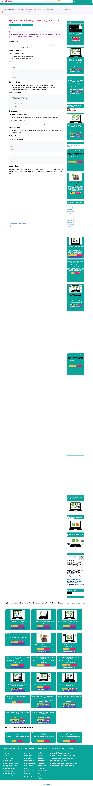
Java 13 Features (70, 215)
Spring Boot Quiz (41, 757)
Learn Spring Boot (6, 752)
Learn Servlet (27, 773)
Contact (56, 781)
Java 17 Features (70, 224)
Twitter (77, 584)
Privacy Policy (50, 781)
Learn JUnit (26, 775)
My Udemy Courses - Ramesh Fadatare (32, 9)
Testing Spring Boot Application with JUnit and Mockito (62, 758)
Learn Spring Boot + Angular (9, 773)
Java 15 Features (70, 220)
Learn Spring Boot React (8, 758)
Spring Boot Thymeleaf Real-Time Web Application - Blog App (63, 765)
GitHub (72, 585)
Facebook (82, 584)
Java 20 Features (70, 231)
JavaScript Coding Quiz (43, 770)
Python (63, 3)
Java (7, 3)
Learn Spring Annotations (29, 763)
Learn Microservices (28, 765)
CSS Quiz (40, 776)
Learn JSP (26, 771)
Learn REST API (27, 766)
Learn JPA (26, 768)
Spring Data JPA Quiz (42, 761)
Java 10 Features (70, 209)
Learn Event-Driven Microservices (10, 770)
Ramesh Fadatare (74, 556)
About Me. (72, 573)
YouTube (41, 3)
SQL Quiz (40, 775)
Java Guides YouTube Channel (73, 579)
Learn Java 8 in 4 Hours (7, 761)
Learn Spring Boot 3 (7, 753)
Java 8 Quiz (40, 753)
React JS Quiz (41, 771)
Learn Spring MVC (6, 755)
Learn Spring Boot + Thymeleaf (9, 775)
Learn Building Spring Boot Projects (10, 766)
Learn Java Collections (7, 760)
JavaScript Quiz (41, 768)
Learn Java (26, 752)
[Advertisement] (36, 184)
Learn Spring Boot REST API (9, 768)
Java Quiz (40, 752)
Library (15, 3)
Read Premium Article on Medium (74, 145)
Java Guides (35, 781)
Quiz (48, 3)
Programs (54, 3)
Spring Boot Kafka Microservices (10, 765)
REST (19, 3)
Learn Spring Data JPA (7, 757)
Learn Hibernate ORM (29, 770)
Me (66, 3)
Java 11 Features (70, 211)
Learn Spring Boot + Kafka (8, 771)
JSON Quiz (40, 778)
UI (44, 3)
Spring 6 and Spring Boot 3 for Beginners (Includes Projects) (63, 752)
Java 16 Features (70, 222)
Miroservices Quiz (42, 765)
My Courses (3, 3)
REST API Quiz (41, 766)
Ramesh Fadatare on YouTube (47, 13)
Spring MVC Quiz (41, 760)
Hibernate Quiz (41, 763)
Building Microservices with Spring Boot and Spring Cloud (62, 755)
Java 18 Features (70, 226)
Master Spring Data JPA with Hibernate (58, 760)
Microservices (30, 3)
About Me (61, 781)
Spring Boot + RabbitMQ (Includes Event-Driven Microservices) (63, 763)
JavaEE (11, 3)
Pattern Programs (15, 25)
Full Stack (36, 3)
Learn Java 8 (27, 753)
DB (50, 3)
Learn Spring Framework (29, 757)
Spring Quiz (40, 758)
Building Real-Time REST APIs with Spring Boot (60, 753)
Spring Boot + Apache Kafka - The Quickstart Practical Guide (63, 761)
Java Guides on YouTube (35, 11)
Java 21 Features (70, 233)
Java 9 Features (70, 207)
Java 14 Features (70, 218)
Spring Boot (24, 3)
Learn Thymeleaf (28, 776)
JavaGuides (75, 563)
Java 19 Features (70, 228)
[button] (10, 28)
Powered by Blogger (47, 784)
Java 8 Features (70, 205)
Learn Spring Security (29, 760)
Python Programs (27, 25)
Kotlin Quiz (40, 773)
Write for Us (69, 146)
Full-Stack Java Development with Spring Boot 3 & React (62, 757)
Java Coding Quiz (41, 755)
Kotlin (59, 3)
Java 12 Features (70, 213)
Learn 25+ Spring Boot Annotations (10, 763)
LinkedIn (68, 585)
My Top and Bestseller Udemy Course (74, 582)
